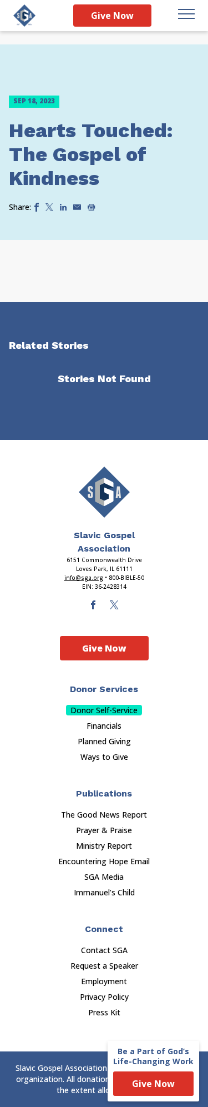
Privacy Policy (104, 996)
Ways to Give (104, 757)
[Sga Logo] (24, 15)
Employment (104, 981)
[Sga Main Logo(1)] (104, 492)
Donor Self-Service (104, 710)
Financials (104, 725)
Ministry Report (104, 845)
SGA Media (104, 876)
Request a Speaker (104, 965)
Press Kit (104, 1012)
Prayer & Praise (104, 830)
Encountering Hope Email (104, 861)
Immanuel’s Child (104, 892)
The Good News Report (104, 814)
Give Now (112, 15)
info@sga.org (83, 578)
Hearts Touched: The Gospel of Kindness (91, 154)
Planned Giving (104, 741)
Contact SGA (104, 950)
